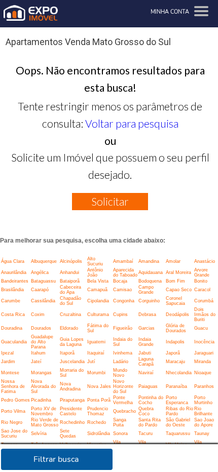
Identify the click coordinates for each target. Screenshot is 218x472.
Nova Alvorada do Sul (43, 386)
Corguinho (149, 300)
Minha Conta (170, 12)
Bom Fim (175, 281)
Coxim (38, 314)
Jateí (36, 361)
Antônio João (95, 272)
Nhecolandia (179, 372)
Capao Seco (179, 289)
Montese (10, 372)
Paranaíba (176, 386)
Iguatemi (96, 341)
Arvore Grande (201, 272)
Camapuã (97, 289)
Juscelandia (72, 361)
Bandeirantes (14, 281)
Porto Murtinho (203, 400)
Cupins (120, 314)
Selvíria (39, 433)
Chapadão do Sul (70, 301)
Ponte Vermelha (123, 400)
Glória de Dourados (176, 328)
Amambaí (123, 261)
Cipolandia (98, 300)
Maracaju (175, 361)
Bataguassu (43, 281)
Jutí (91, 361)
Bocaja (120, 281)
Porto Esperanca (177, 400)
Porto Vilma (13, 411)
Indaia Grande (146, 342)
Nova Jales (99, 386)
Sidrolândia (98, 433)
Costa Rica (13, 314)
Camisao (122, 289)
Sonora (120, 433)
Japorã (173, 353)
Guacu (201, 328)
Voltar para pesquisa (131, 123)
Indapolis (175, 341)
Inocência (204, 341)
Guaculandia (14, 341)
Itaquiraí (95, 353)
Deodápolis (177, 314)
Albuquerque (44, 261)
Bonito (200, 281)
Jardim (8, 361)
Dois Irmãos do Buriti (204, 314)
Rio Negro (11, 422)
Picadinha (41, 400)
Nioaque (202, 372)
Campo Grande (146, 290)
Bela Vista (97, 281)
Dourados (41, 328)
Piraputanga (72, 400)
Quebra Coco (146, 411)
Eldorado (69, 328)
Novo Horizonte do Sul (123, 386)
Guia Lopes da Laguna (72, 342)
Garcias (146, 328)
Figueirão (122, 328)
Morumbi (96, 372)
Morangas (41, 372)
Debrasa (147, 314)
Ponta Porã (99, 400)
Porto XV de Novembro (43, 411)
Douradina (11, 328)
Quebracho (124, 411)
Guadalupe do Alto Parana (42, 341)
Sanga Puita (119, 422)
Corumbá (203, 300)
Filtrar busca (56, 459)
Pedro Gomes (15, 400)
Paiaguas (148, 386)
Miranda (202, 361)
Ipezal (7, 353)
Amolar (173, 261)
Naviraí (146, 372)
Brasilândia (12, 289)
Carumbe (10, 300)
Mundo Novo (120, 373)
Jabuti (144, 353)
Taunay (201, 433)
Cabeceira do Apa (70, 290)
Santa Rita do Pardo (149, 422)
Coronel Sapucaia (175, 301)
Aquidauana (150, 272)
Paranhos (204, 386)
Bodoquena (150, 281)
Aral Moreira (178, 272)
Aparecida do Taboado (125, 272)
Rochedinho (72, 422)
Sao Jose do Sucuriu (14, 433)
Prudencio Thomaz (97, 411)
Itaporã (67, 353)
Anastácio (204, 261)
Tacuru (145, 433)
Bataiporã (70, 281)
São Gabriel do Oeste (178, 422)
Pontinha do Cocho (150, 400)
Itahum (38, 353)
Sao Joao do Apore (204, 422)
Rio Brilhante (203, 411)
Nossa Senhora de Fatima (13, 386)
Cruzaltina (70, 314)
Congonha (123, 300)
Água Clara (12, 261)
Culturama (98, 314)
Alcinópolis (71, 261)
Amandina (148, 261)
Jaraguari (203, 353)
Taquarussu (178, 433)
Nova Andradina (70, 386)
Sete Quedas (68, 433)
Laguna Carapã (146, 362)
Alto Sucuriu (95, 261)
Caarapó (40, 289)
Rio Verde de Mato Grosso (44, 422)
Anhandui (69, 272)
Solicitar (110, 201)
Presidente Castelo (71, 411)
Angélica (40, 272)
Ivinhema (122, 353)
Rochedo (96, 422)
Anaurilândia (13, 272)
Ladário (120, 361)
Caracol (202, 289)
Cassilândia (43, 300)
